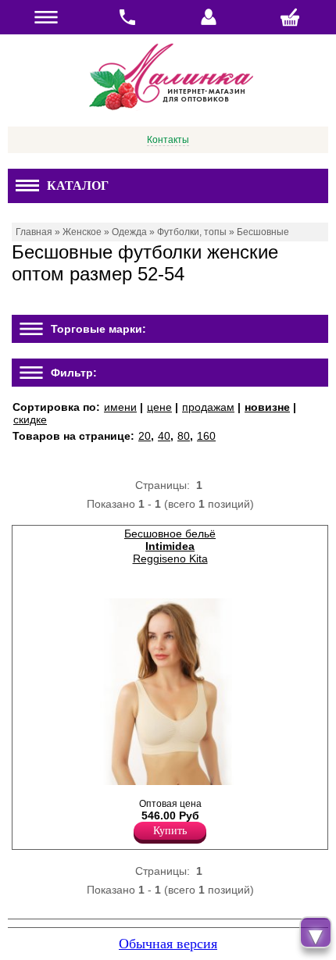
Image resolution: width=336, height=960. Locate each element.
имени (120, 407)
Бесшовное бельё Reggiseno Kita (170, 546)
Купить (170, 831)
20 (144, 436)
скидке (30, 419)
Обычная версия (168, 943)
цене (159, 407)
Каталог (78, 185)
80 (183, 436)
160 (206, 436)
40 (164, 436)
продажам (208, 407)
